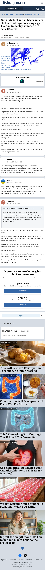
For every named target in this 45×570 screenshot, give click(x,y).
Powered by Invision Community (22, 567)
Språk (3, 560)
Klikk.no (30, 565)
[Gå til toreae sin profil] (3, 161)
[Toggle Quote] (4, 208)
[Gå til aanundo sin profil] (3, 91)
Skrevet (14, 45)
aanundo (10, 90)
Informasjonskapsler (21, 562)
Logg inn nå (22, 304)
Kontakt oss (38, 560)
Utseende (12, 560)
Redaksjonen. (8, 35)
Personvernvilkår (25, 560)
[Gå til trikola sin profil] (3, 181)
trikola (9, 180)
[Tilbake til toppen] (22, 548)
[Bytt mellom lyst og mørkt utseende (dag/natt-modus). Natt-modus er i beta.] (31, 562)
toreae (9, 159)
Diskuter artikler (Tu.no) (21, 37)
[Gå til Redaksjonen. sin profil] (3, 44)
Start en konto (22, 290)
